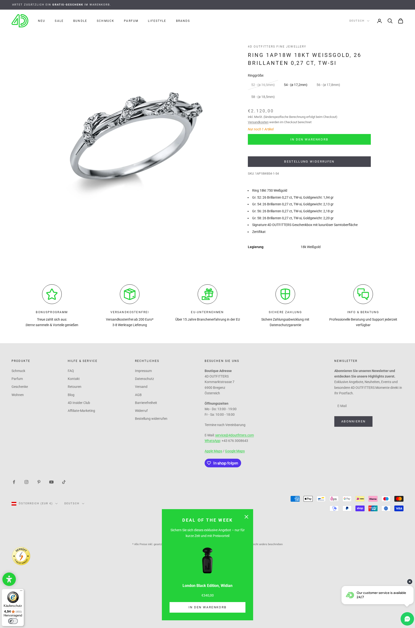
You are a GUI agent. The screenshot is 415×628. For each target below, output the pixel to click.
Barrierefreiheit (146, 403)
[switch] (13, 621)
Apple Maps (213, 451)
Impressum (143, 371)
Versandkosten (258, 122)
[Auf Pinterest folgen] (39, 481)
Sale (59, 21)
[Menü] (21, 592)
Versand (141, 387)
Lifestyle (157, 21)
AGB (138, 395)
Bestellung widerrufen (309, 161)
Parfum (131, 21)
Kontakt (74, 379)
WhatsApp (212, 441)
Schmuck (105, 21)
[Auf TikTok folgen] (63, 481)
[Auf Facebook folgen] (14, 481)
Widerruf (141, 411)
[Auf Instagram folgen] (26, 481)
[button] (9, 579)
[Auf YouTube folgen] (51, 481)
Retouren (74, 387)
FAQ (71, 371)
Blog (71, 395)
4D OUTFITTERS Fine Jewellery (277, 46)
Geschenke (20, 387)
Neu (41, 21)
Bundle (80, 21)
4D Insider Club (79, 403)
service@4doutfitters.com (234, 435)
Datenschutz (144, 379)
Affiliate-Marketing (81, 411)
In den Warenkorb (207, 607)
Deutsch (357, 20)
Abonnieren (353, 421)
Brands (183, 21)
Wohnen (18, 395)
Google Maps (235, 451)
